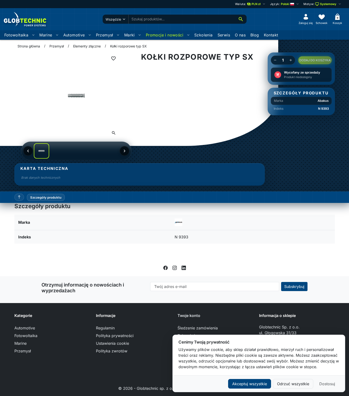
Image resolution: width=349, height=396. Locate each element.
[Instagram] (175, 267)
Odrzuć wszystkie (293, 383)
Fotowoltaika (16, 35)
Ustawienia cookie (112, 343)
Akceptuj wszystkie (249, 383)
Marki (129, 35)
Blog (254, 35)
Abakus (323, 101)
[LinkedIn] (184, 267)
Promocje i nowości (164, 35)
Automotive (74, 35)
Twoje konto (188, 315)
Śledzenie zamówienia (197, 328)
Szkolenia (203, 35)
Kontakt (271, 35)
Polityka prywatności (115, 335)
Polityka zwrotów (111, 351)
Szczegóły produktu (45, 197)
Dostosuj (327, 383)
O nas (240, 35)
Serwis (224, 35)
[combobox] (182, 19)
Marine (45, 35)
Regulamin (105, 328)
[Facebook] (165, 267)
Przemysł (104, 35)
